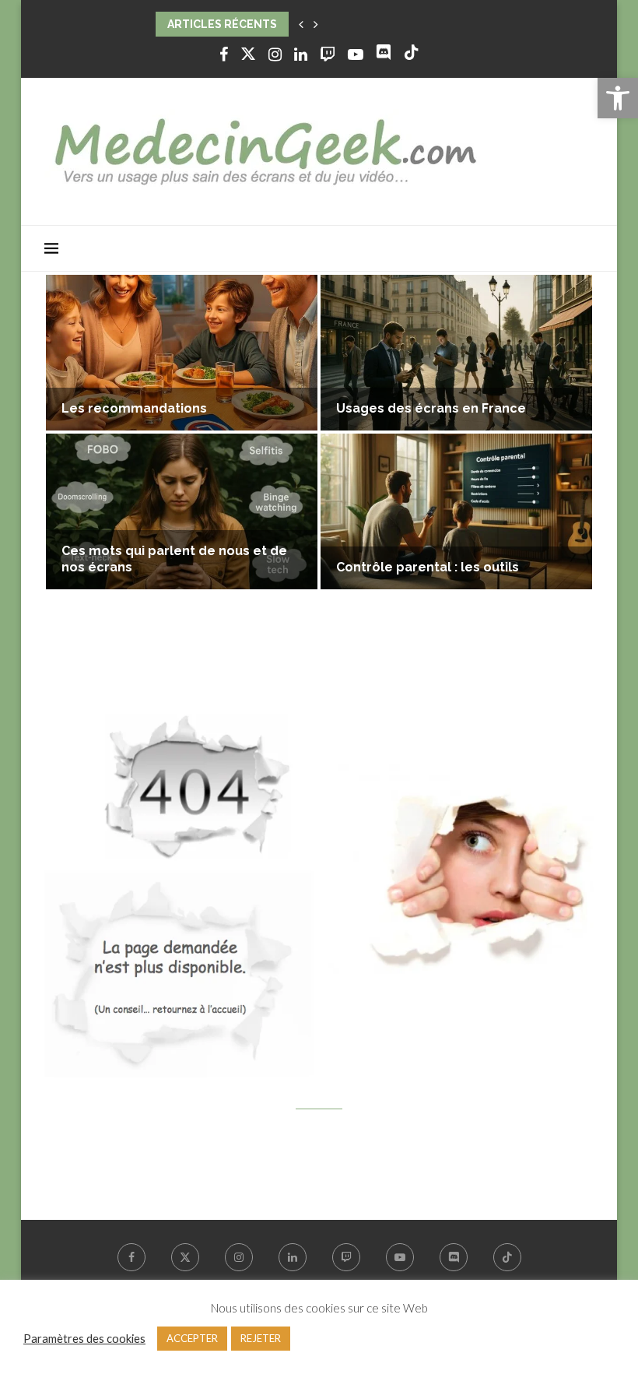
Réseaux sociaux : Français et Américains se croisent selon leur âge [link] (342, 24)
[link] (618, 98)
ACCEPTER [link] (192, 1338)
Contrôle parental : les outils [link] (427, 567)
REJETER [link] (260, 1338)
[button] (301, 24)
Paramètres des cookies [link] (84, 1338)
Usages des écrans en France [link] (431, 408)
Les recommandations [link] (134, 408)
